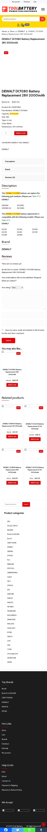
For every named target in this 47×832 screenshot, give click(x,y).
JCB (8, 590)
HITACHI (10, 585)
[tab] (23, 161)
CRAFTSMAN (11, 543)
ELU (8, 560)
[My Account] (18, 24)
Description (10, 161)
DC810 (19, 235)
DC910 (35, 229)
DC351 (4, 229)
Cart (35, 2)
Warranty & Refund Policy (12, 790)
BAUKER (10, 530)
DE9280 (5, 205)
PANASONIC (11, 619)
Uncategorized (12, 654)
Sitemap (5, 748)
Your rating (6, 287)
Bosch (9, 538)
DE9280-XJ (6, 208)
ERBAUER (10, 564)
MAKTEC (10, 602)
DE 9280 (20, 208)
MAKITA (10, 598)
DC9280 (20, 205)
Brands (4, 739)
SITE (8, 641)
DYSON (10, 556)
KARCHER (10, 594)
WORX (9, 662)
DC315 (4, 232)
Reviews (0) (10, 177)
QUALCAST (11, 628)
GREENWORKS (12, 573)
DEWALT (14, 142)
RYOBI (9, 632)
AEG (8, 521)
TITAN (9, 649)
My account (16, 2)
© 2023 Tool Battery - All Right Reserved (23, 826)
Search (26, 504)
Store (4, 730)
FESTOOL (10, 568)
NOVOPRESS (12, 615)
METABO (10, 607)
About (4, 776)
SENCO (9, 636)
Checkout (27, 2)
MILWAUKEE (11, 611)
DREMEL (10, 551)
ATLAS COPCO (12, 526)
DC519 (34, 232)
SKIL (8, 645)
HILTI (9, 581)
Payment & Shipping (10, 785)
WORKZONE (11, 658)
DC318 (4, 235)
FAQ (3, 772)
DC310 (19, 229)
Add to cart (20, 133)
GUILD (9, 577)
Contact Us (6, 781)
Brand (7, 169)
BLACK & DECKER (13, 534)
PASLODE (10, 624)
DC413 (19, 232)
